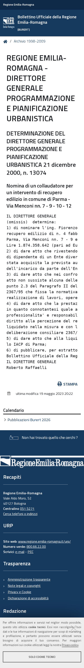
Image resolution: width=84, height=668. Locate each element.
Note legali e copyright (24, 585)
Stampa (70, 384)
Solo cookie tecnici (42, 657)
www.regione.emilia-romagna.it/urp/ (44, 541)
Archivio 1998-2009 (29, 41)
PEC (30, 551)
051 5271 (27, 508)
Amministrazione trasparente (29, 579)
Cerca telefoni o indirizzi (20, 513)
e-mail (19, 551)
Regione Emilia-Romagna (18, 5)
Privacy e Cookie (19, 591)
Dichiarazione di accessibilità (28, 598)
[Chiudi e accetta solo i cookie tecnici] (73, 627)
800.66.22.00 (36, 546)
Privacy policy (70, 645)
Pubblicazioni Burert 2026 (29, 420)
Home (6, 41)
